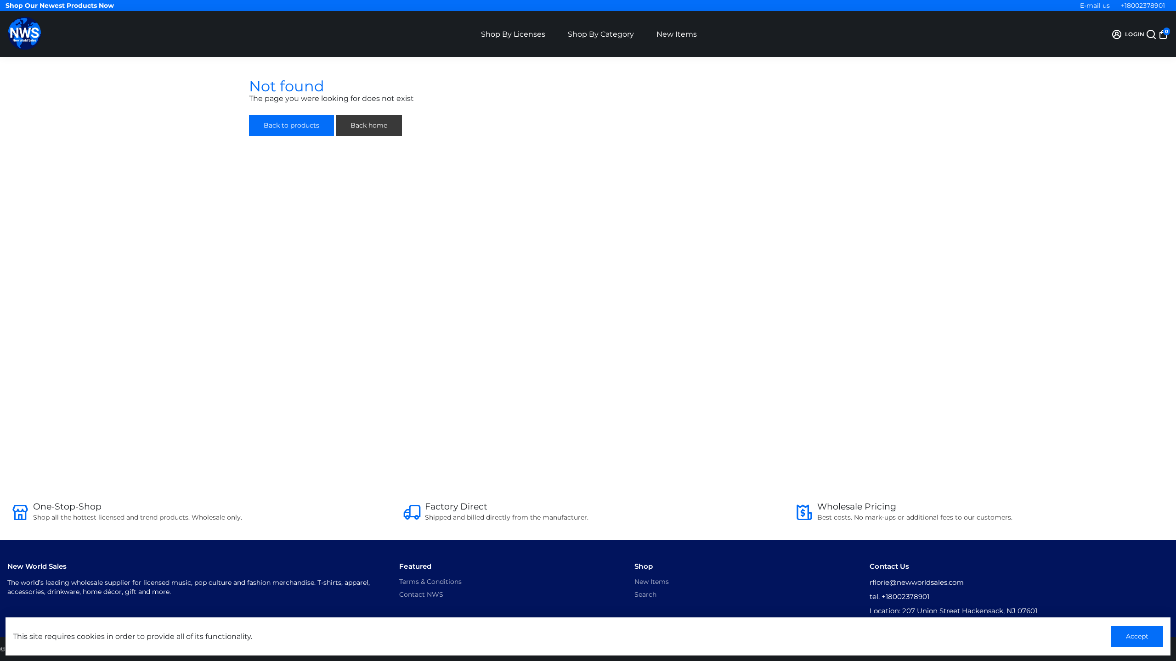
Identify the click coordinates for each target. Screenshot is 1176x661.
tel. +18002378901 (899, 596)
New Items (676, 34)
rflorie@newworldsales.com (917, 582)
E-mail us (1095, 5)
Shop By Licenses (513, 34)
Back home (369, 125)
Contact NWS (421, 594)
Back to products (291, 125)
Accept (1137, 636)
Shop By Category (601, 34)
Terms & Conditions (430, 581)
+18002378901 (1143, 5)
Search (645, 594)
